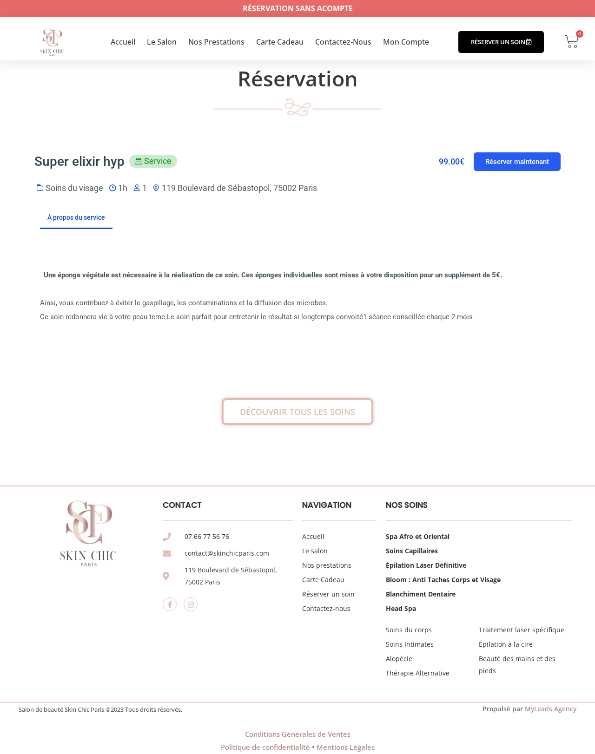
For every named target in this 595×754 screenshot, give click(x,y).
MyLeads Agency (550, 708)
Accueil (123, 42)
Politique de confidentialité (265, 747)
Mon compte (406, 42)
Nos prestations (216, 42)
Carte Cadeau (280, 42)
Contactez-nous (343, 42)
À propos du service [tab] (76, 217)
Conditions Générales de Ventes (297, 734)
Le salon (162, 42)
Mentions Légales (346, 747)
